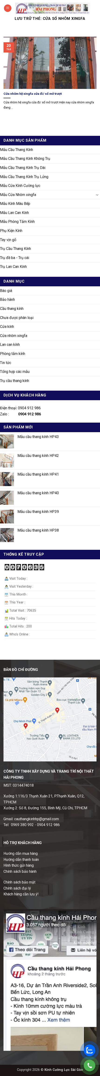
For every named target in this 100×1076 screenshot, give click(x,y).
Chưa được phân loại (16, 317)
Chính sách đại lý (17, 888)
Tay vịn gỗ (8, 240)
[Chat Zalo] (89, 1050)
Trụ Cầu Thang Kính (15, 248)
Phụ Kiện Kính (11, 230)
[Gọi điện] (89, 1065)
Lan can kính (10, 344)
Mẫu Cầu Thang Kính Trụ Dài (22, 167)
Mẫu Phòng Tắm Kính (17, 221)
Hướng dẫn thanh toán (21, 859)
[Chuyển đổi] (97, 194)
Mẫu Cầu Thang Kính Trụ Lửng (24, 177)
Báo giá (6, 290)
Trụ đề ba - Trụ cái (14, 258)
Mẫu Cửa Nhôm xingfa (18, 195)
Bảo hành (7, 299)
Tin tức (5, 363)
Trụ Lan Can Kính (13, 266)
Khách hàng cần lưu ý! (21, 894)
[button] (7, 8)
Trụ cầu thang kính (14, 381)
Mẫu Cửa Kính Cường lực (20, 185)
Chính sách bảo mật (19, 882)
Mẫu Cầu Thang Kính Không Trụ (25, 158)
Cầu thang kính (11, 308)
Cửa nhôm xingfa (13, 335)
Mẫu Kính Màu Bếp (15, 203)
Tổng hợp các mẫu (15, 371)
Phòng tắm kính (12, 353)
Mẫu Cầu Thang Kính (16, 149)
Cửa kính (7, 326)
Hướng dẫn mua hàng (20, 853)
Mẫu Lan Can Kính (14, 212)
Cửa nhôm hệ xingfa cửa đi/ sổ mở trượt (32, 93)
